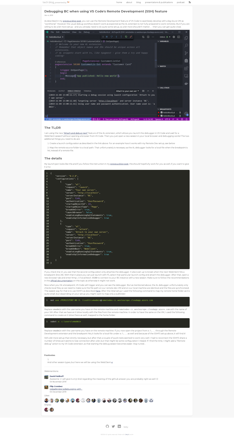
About (129, 2)
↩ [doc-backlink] (112, 362)
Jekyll (127, 434)
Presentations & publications (159, 2)
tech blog (48, 2)
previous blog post (72, 21)
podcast (181, 2)
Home (119, 2)
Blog (138, 2)
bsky (126, 427)
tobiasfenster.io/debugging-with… (66, 389)
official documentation (61, 281)
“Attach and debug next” (75, 133)
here (98, 291)
